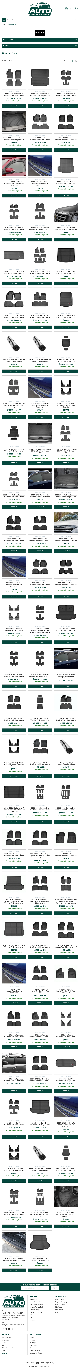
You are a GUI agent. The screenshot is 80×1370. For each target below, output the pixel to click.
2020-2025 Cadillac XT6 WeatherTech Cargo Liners (40, 94)
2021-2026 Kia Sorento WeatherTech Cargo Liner (66, 629)
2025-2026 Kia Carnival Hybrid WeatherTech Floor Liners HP (66, 1214)
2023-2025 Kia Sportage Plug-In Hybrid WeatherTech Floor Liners (40, 901)
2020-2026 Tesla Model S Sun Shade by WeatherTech (14, 360)
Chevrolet (5, 1340)
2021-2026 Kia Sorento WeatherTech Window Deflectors (66, 676)
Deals (56, 1312)
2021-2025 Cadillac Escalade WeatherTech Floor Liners (14, 496)
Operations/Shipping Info (38, 1304)
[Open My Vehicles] (66, 8)
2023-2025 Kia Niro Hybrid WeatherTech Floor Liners (14, 855)
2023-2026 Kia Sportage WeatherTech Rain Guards (14, 1080)
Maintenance (59, 1310)
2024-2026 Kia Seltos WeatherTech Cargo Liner (40, 1124)
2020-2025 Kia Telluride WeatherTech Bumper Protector (40, 183)
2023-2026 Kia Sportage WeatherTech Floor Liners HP (40, 1036)
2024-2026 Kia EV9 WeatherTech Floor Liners (14, 1124)
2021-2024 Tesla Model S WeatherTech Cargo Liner (14, 450)
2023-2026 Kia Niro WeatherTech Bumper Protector (14, 991)
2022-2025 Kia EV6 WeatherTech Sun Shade (66, 763)
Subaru (4, 1343)
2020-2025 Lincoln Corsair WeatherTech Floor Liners (14, 316)
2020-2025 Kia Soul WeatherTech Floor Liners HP (66, 139)
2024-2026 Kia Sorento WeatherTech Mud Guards (14, 1169)
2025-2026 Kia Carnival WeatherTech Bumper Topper (14, 1259)
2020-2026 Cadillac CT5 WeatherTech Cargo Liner (66, 316)
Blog (31, 1317)
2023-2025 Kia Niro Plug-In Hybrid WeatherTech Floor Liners (40, 855)
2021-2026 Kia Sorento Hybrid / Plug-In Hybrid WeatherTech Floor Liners (40, 630)
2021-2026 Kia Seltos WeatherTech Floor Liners (40, 584)
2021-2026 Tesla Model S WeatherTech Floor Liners (14, 719)
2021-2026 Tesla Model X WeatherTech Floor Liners (66, 719)
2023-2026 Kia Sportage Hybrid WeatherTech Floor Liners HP (66, 991)
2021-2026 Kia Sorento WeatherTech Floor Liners (14, 675)
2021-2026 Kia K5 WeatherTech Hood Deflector (66, 540)
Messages (33, 1343)
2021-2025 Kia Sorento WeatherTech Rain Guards (40, 496)
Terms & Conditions (36, 1302)
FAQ (31, 1315)
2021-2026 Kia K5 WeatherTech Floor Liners (14, 540)
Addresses (33, 1345)
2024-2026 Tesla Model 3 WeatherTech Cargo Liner (66, 1169)
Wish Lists (33, 1348)
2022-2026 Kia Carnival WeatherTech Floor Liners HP (66, 809)
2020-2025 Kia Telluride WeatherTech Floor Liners (14, 228)
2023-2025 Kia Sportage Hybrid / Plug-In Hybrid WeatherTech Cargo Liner (14, 901)
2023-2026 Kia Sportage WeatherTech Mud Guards (66, 1036)
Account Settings (36, 1353)
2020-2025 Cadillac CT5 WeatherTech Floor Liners (14, 94)
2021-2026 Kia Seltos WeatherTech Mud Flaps (14, 629)
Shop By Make (59, 1299)
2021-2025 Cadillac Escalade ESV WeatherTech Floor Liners (66, 451)
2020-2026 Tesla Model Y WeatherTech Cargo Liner (66, 360)
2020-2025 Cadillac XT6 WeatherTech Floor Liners (66, 94)
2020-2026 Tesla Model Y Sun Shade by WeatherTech (40, 360)
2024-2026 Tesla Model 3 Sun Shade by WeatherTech (40, 1169)
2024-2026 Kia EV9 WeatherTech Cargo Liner (66, 1080)
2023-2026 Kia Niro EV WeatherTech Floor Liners (40, 946)
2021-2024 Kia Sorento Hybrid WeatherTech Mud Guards (66, 405)
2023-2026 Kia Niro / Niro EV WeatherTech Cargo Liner (14, 946)
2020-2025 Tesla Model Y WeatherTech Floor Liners (40, 316)
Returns (32, 1340)
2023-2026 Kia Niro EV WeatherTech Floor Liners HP (66, 946)
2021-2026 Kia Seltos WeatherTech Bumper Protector (14, 584)
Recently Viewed (35, 1350)
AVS (3, 1350)
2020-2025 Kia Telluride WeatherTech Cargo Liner (66, 183)
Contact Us (33, 1299)
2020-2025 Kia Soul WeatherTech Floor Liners (40, 139)
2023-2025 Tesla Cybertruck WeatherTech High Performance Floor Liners (66, 901)
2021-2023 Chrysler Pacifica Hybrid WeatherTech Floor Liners (14, 405)
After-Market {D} (8, 1348)
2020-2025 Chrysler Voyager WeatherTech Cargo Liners (14, 139)
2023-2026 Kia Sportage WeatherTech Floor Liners (14, 1036)
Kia (3, 1345)
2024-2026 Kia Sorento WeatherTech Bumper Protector (66, 1124)
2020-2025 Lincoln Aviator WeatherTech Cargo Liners (14, 272)
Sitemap (32, 1320)
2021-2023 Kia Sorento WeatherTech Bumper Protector (40, 405)
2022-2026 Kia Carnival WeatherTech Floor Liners (40, 809)
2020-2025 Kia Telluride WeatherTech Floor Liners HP (40, 228)
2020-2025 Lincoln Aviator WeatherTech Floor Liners (40, 272)
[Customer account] (76, 8)
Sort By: (4, 61)
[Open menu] (4, 20)
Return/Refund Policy (37, 1307)
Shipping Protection (36, 1312)
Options (14, 106)
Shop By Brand (60, 1304)
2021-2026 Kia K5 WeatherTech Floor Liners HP (40, 540)
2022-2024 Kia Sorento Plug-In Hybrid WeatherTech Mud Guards (14, 764)
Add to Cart (14, 149)
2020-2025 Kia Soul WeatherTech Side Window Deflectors (14, 183)
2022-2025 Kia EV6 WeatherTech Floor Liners (40, 763)
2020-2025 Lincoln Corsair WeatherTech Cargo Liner (66, 272)
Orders (32, 1338)
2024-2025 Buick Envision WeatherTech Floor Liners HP (40, 1080)
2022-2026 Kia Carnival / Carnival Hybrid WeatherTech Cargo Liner (14, 810)
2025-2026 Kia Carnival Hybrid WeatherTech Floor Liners (40, 1214)
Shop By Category (61, 1302)
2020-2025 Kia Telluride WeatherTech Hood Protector (66, 228)
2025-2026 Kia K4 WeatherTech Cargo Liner (40, 1259)
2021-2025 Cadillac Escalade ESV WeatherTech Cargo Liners (40, 451)
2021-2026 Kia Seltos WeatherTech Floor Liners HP (66, 584)
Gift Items (58, 1307)
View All (4, 1353)
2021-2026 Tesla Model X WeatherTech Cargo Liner (40, 719)
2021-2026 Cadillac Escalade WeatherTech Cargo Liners (66, 496)
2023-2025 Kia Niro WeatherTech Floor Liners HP (66, 855)
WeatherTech (6, 1338)
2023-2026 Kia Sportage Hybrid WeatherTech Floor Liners (40, 991)
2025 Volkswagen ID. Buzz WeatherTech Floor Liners (14, 1213)
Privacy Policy (34, 1310)
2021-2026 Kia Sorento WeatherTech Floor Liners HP (40, 675)
